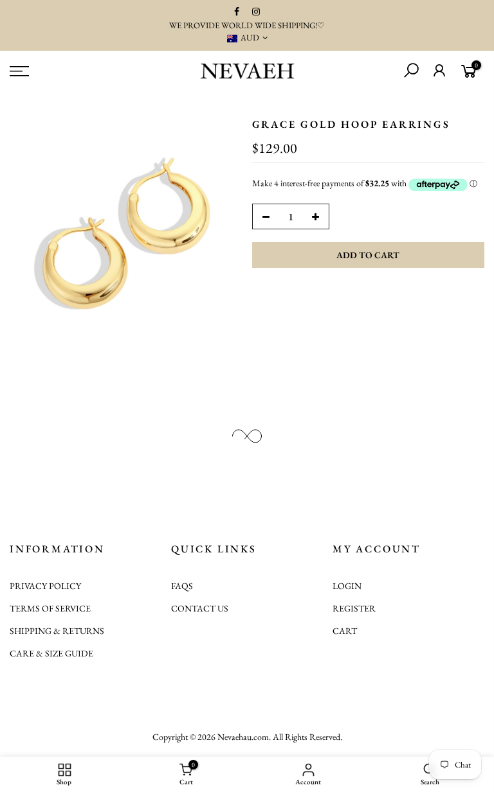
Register (354, 608)
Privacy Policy (45, 586)
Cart (345, 631)
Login (347, 586)
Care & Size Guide (51, 653)
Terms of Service (50, 608)
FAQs (182, 586)
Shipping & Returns (57, 631)
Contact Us (199, 608)
